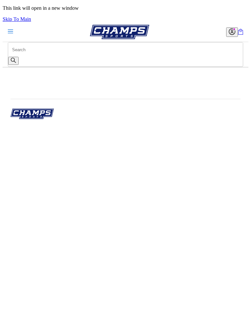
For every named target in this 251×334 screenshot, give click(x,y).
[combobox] (125, 49)
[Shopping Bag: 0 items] (240, 33)
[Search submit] (13, 61)
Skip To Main (17, 19)
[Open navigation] (10, 32)
